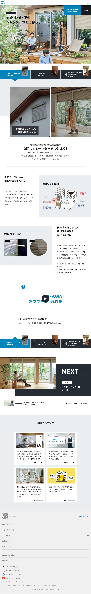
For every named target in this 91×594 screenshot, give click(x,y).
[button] (45, 524)
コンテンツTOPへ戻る (80, 403)
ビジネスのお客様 (82, 516)
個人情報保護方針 (27, 585)
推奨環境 (54, 585)
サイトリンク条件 (17, 585)
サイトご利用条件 (6, 585)
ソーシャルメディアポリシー (41, 585)
